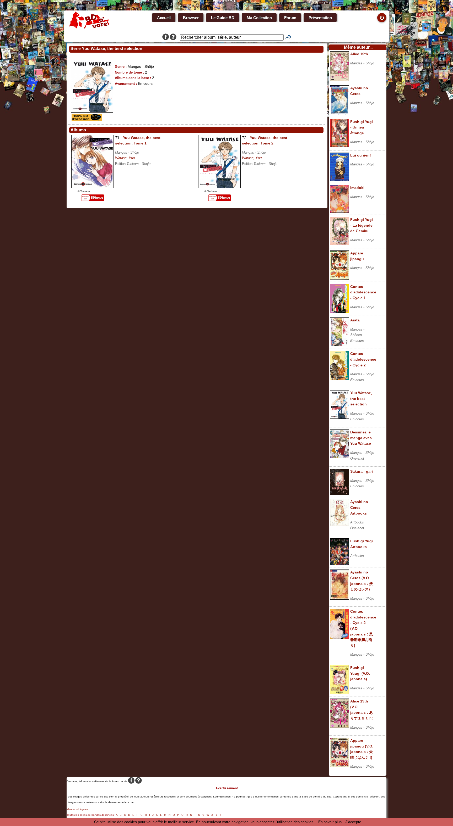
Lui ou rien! (360, 155)
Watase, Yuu (125, 158)
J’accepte (353, 822)
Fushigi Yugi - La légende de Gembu (361, 225)
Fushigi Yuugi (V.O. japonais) (360, 673)
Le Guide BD (222, 17)
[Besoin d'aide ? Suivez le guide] (173, 37)
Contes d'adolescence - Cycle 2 (363, 359)
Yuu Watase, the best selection (361, 398)
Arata (355, 320)
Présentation (320, 17)
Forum (290, 17)
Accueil (164, 17)
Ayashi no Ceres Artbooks (359, 507)
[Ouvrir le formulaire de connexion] (381, 17)
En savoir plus (330, 822)
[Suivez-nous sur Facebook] (165, 37)
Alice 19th (359, 54)
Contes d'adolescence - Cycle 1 (363, 292)
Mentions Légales (77, 809)
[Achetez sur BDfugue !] (93, 200)
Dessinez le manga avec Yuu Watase (361, 437)
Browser (191, 17)
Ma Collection (259, 17)
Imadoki (357, 188)
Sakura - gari (361, 471)
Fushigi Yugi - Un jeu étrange (361, 127)
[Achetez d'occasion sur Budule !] (86, 119)
